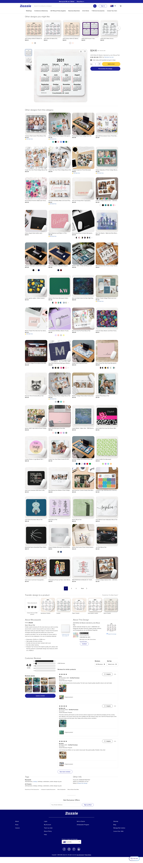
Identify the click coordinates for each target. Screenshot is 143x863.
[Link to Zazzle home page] (26, 6)
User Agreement (80, 854)
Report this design (111, 634)
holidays (35, 781)
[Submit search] (94, 6)
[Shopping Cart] (120, 6)
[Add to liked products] (85, 51)
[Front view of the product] (60, 75)
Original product (69, 697)
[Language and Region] (113, 6)
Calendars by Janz (109, 57)
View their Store (83, 641)
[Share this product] (81, 51)
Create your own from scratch (65, 635)
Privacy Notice (88, 854)
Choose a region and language (70, 839)
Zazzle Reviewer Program (65, 680)
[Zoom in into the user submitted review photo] (28, 681)
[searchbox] (65, 6)
